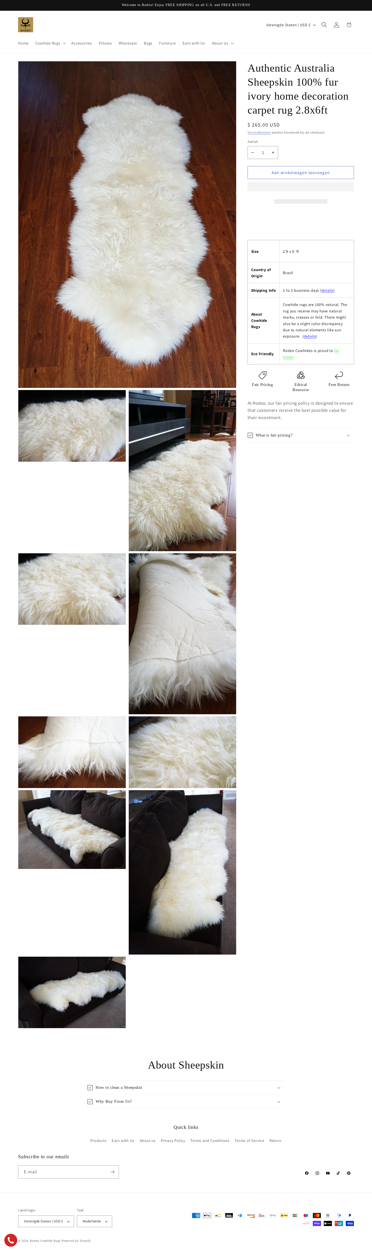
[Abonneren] (112, 1172)
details (327, 290)
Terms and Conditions (209, 1140)
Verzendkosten (259, 132)
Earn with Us (123, 1140)
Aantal (253, 141)
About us (148, 1140)
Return (276, 1140)
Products (98, 1140)
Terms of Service (249, 1140)
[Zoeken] (324, 25)
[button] (301, 188)
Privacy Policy (173, 1140)
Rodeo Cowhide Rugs (45, 1241)
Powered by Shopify (76, 1241)
